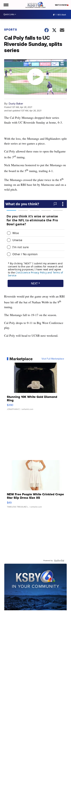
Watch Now (61, 5)
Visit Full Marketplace (53, 359)
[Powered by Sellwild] (59, 560)
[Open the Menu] (6, 5)
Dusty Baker (16, 103)
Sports (10, 29)
